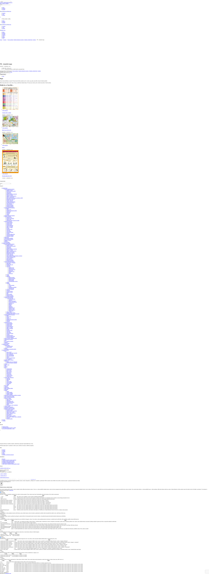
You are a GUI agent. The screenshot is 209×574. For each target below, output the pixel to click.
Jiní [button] (0, 529)
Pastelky (5, 390)
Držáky (8, 404)
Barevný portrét (9, 294)
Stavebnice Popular (10, 232)
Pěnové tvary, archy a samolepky (12, 405)
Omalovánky (6, 387)
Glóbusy (5, 348)
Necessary (3, 492)
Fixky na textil (9, 352)
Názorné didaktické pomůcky (9, 189)
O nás (3, 452)
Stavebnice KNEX (10, 335)
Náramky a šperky (10, 403)
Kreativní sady (6, 364)
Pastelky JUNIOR (10, 393)
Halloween (8, 400)
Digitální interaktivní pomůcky (9, 207)
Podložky (6, 366)
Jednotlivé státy (11, 288)
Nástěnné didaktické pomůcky (18, 39)
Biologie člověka (12, 277)
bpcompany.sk (33, 479)
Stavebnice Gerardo (10, 236)
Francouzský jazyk (12, 269)
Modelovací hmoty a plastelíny (12, 362)
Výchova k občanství (10, 289)
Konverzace (11, 273)
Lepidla (8, 384)
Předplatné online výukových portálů (13, 220)
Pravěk (3, 147)
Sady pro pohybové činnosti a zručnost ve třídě (15, 197)
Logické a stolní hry (10, 204)
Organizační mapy (10, 346)
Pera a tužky (6, 385)
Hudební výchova (10, 190)
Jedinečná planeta (5, 426)
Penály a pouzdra (9, 413)
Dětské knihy (6, 237)
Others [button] (1, 550)
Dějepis (8, 282)
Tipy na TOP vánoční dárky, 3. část (8, 428)
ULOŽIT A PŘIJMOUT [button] (4, 572)
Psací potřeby (9, 414)
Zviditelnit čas (9, 193)
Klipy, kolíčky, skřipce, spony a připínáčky (14, 416)
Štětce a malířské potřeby (8, 388)
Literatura (8, 290)
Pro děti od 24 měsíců (10, 202)
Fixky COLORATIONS (11, 357)
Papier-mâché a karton (10, 402)
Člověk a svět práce (10, 200)
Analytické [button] (2, 517)
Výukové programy (7, 216)
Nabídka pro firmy (5, 344)
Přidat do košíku (3, 74)
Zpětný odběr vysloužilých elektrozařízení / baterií (10, 463)
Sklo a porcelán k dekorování (9, 397)
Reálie (10, 272)
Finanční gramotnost (10, 206)
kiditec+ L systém (10, 227)
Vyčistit (11, 72)
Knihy (5, 340)
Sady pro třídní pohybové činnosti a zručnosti (14, 255)
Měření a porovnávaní (10, 251)
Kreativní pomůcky (5, 350)
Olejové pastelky (9, 392)
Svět (9, 284)
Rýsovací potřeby (10, 418)
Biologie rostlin (11, 279)
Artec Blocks (9, 231)
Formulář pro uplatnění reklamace (8, 462)
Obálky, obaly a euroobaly (11, 412)
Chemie (8, 275)
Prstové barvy (9, 373)
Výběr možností (5, 110)
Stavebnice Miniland (10, 235)
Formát (1, 72)
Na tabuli (8, 417)
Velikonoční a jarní (10, 401)
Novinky (3, 419)
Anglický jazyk (11, 267)
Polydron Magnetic (10, 225)
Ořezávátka (6, 389)
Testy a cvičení (9, 311)
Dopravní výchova (10, 295)
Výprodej (3, 420)
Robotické (8, 212)
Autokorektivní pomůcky (8, 238)
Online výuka (9, 219)
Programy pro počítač (10, 218)
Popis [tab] (3, 76)
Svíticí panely (9, 209)
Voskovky (6, 386)
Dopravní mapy (9, 347)
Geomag (8, 233)
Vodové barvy (9, 376)
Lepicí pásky (9, 383)
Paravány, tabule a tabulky (11, 415)
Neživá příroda (11, 280)
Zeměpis (34, 39)
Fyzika (8, 274)
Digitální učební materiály (8, 297)
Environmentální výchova (13, 281)
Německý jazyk (11, 268)
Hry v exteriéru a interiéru (8, 239)
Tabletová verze (9, 217)
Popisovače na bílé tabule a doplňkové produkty (12, 395)
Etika (7, 293)
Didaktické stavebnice (8, 221)
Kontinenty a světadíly (12, 287)
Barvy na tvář (9, 370)
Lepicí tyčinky (9, 381)
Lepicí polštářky (9, 382)
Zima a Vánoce (9, 399)
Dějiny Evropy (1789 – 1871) (6, 130)
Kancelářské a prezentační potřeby (10, 349)
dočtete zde (11, 490)
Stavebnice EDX (9, 229)
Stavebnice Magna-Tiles (11, 234)
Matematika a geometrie (11, 198)
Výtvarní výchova (10, 291)
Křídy (5, 365)
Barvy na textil (9, 371)
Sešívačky (8, 378)
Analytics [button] (1, 557)
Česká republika (10, 39)
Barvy (5, 367)
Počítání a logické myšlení (11, 191)
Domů (1, 39)
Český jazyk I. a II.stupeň (11, 262)
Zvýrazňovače (9, 358)
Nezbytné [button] (1, 536)
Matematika (9, 263)
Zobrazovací (9, 211)
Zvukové (8, 213)
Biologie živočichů (12, 278)
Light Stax (8, 230)
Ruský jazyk (11, 270)
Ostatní (8, 214)
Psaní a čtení (9, 192)
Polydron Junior (9, 223)
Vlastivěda (8, 265)
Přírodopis (8, 276)
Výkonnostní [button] (2, 514)
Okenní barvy (9, 372)
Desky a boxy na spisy (10, 411)
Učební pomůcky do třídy (11, 201)
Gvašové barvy (9, 374)
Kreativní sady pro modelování (12, 361)
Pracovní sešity (7, 242)
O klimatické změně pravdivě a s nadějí (9, 427)
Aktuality (3, 451)
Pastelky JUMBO (10, 394)
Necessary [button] (2, 491)
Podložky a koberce (7, 240)
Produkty (4, 39)
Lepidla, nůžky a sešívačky (9, 377)
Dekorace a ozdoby (7, 398)
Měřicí (8, 208)
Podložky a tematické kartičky (12, 210)
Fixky (5, 351)
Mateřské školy (4, 188)
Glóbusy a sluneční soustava (11, 250)
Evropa (10, 286)
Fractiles (8, 228)
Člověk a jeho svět (10, 199)
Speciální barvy (9, 369)
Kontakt (3, 453)
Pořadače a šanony (10, 409)
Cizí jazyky (8, 266)
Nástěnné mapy (7, 345)
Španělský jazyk (11, 271)
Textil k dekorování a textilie (9, 396)
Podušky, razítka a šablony (8, 359)
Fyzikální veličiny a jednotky (6, 112)
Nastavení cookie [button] (3, 481)
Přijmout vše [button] (8, 481)
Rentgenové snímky (10, 205)
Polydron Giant (9, 224)
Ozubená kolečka (10, 222)
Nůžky (8, 380)
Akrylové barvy (9, 368)
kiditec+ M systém (10, 226)
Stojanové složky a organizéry (12, 410)
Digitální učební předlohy (11, 312)
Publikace (6, 241)
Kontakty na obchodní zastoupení (8, 454)
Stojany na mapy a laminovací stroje (10, 338)
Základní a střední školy (28, 39)
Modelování (6, 360)
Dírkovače (8, 379)
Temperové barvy (10, 375)
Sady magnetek (9, 203)
